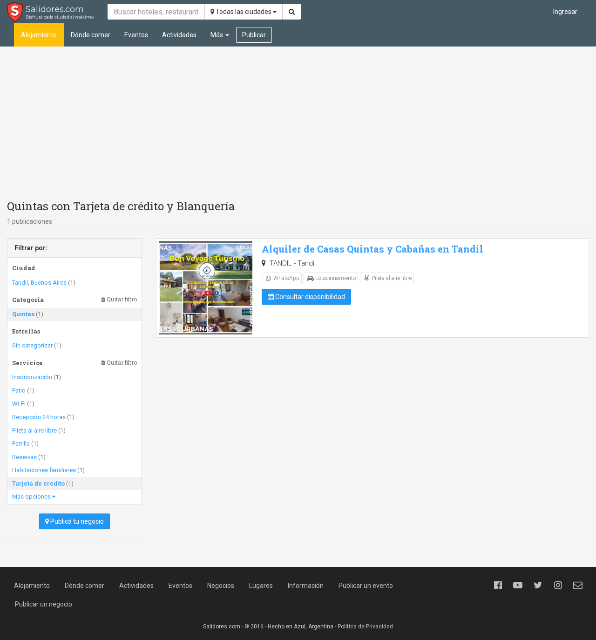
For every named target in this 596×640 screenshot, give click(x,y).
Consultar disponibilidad (309, 296)
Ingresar (565, 11)
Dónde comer (90, 35)
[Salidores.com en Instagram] (558, 585)
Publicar (254, 35)
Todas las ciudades (243, 11)
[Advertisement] (298, 121)
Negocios (220, 585)
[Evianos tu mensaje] (578, 585)
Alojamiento (39, 35)
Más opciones (32, 496)
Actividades (179, 35)
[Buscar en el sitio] (292, 12)
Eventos (136, 35)
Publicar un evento (366, 585)
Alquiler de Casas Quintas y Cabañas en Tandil (372, 249)
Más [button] (217, 35)
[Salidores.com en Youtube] (518, 585)
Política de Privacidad (365, 626)
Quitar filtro (121, 299)
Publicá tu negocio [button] (76, 521)
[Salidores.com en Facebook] (498, 585)
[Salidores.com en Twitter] (538, 585)
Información (306, 585)
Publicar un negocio (43, 604)
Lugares (261, 585)
